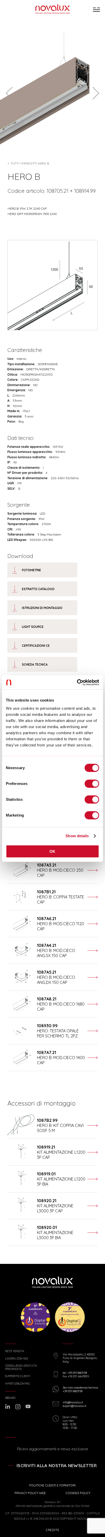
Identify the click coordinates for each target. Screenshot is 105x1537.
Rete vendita (14, 1351)
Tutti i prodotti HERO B (29, 163)
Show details (77, 836)
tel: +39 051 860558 (75, 1373)
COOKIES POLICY (77, 1493)
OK (52, 851)
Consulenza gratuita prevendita (21, 1367)
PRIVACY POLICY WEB (30, 1493)
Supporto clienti (17, 1376)
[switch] (92, 784)
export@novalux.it (74, 1406)
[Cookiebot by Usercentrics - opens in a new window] (77, 682)
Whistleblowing (17, 1383)
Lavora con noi (16, 1358)
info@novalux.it (73, 1402)
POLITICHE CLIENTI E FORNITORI (52, 1485)
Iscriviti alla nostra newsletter (57, 1465)
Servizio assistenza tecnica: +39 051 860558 (80, 1389)
